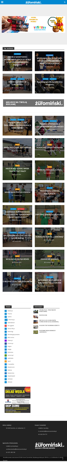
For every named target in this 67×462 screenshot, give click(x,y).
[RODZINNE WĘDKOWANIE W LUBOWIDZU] (35, 332)
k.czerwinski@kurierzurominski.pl (47, 431)
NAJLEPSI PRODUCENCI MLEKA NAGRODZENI (17, 236)
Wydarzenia (50, 55)
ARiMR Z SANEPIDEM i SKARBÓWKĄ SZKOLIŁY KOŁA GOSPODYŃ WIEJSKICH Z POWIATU (17, 61)
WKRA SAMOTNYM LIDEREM (17, 192)
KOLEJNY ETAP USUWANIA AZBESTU (49, 325)
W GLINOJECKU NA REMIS (17, 259)
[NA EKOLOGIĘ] (35, 316)
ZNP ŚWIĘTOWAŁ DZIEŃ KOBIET (49, 214)
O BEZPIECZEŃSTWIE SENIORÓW (17, 281)
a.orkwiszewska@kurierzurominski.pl (16, 449)
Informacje (17, 54)
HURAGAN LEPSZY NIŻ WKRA (50, 147)
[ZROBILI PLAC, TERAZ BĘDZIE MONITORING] (35, 311)
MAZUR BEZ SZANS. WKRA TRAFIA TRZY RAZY (17, 169)
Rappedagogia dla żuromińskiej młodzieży (49, 83)
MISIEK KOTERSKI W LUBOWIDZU (17, 83)
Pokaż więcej (33, 299)
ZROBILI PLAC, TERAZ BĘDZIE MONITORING (47, 310)
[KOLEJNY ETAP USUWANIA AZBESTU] (35, 327)
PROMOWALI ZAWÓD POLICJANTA (49, 192)
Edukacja (13, 79)
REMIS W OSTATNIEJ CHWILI (49, 170)
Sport (17, 144)
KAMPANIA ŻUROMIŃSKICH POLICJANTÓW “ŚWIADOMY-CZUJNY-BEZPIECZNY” (17, 214)
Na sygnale (21, 209)
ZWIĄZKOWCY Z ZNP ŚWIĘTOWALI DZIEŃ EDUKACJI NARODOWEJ (17, 125)
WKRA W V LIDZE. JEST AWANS (17, 147)
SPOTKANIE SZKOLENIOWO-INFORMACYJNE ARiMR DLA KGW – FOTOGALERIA (49, 61)
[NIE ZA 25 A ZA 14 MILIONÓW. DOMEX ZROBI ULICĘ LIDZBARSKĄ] (35, 322)
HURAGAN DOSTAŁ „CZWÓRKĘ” (50, 237)
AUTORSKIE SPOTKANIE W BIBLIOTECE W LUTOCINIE (49, 281)
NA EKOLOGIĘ (43, 315)
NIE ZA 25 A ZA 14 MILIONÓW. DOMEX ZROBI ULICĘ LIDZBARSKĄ (49, 321)
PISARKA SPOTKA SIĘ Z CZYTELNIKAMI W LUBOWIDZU (50, 125)
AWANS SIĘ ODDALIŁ (49, 259)
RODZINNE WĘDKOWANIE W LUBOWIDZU (47, 331)
